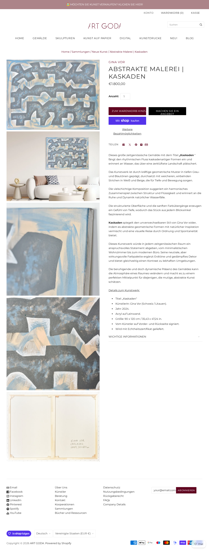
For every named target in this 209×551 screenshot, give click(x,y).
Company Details (114, 504)
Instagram (16, 496)
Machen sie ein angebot (167, 112)
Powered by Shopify (58, 543)
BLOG (190, 38)
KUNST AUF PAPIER (97, 38)
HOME (19, 38)
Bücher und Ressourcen (71, 512)
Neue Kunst (100, 51)
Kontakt (60, 500)
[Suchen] (201, 25)
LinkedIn (15, 500)
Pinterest (15, 504)
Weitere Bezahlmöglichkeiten (127, 131)
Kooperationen (64, 504)
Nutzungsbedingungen (119, 491)
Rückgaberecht (113, 496)
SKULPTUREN (65, 38)
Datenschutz (111, 487)
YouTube (15, 512)
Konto (149, 12)
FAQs (106, 500)
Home (65, 51)
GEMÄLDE (40, 38)
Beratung (61, 496)
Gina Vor (117, 62)
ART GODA (37, 543)
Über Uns (61, 487)
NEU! (173, 38)
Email (13, 487)
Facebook (16, 491)
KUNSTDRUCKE (150, 38)
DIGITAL (125, 38)
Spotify (14, 508)
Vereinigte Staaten (73, 533)
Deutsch (42, 533)
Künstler (60, 491)
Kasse (195, 12)
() (172, 12)
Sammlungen (81, 51)
